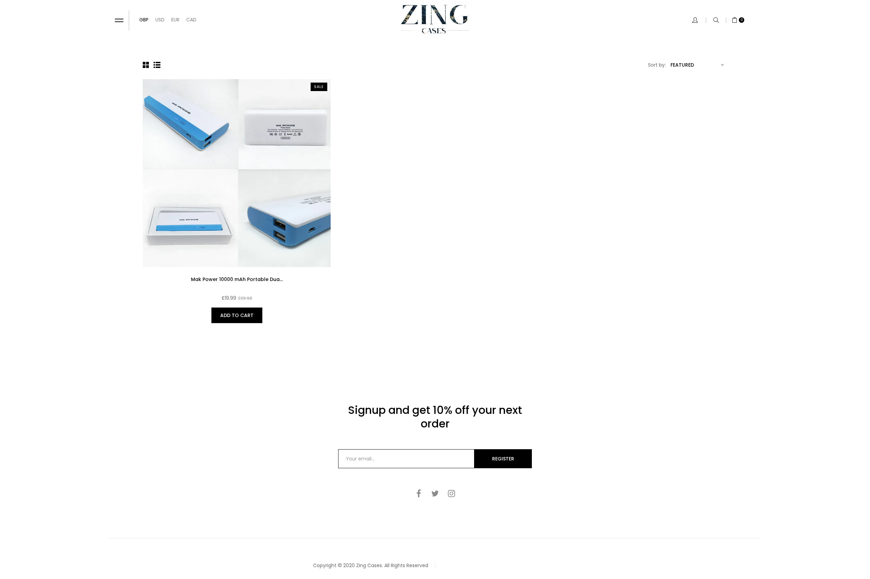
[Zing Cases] (435, 19)
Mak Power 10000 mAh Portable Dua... (237, 279)
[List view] (158, 65)
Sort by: (657, 65)
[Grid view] (147, 65)
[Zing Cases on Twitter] (435, 493)
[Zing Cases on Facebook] (418, 493)
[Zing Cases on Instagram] (451, 493)
